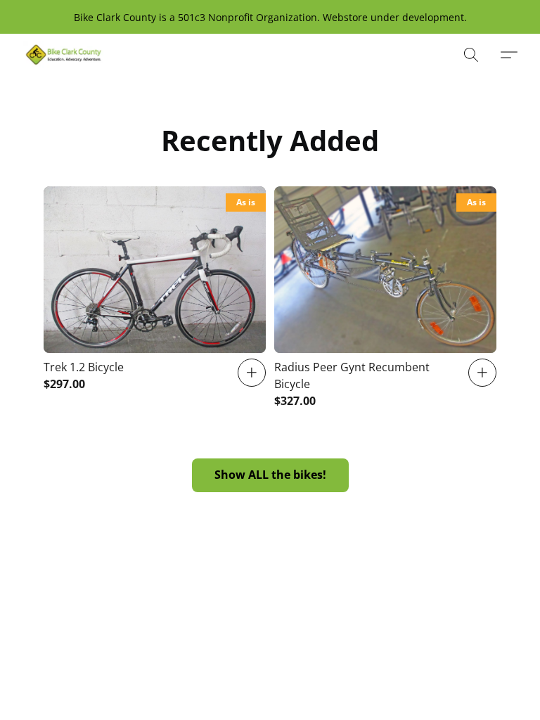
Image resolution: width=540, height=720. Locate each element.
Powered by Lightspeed (270, 682)
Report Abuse (352, 657)
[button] (63, 55)
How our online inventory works (231, 657)
